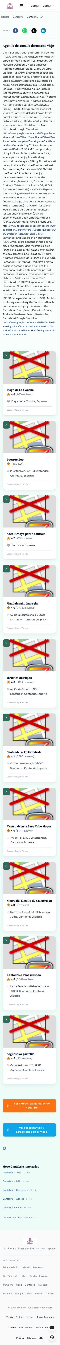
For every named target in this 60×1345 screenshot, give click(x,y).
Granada (7, 1293)
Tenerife (39, 1293)
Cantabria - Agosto (13, 1198)
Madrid (26, 1267)
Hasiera (5, 16)
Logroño (43, 1276)
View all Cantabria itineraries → (20, 1217)
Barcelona (38, 1267)
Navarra (50, 1293)
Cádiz (19, 1284)
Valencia (42, 1284)
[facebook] (16, 30)
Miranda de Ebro (11, 1267)
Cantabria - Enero (12, 1207)
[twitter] (35, 30)
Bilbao (24, 1276)
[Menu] (23, 5)
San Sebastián (10, 1276)
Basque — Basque (41, 5)
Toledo (29, 1293)
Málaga (19, 1293)
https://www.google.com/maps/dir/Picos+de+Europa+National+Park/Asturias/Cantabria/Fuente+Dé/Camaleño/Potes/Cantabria (29, 229)
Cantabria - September (16, 1190)
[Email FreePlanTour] (43, 1338)
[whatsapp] (25, 30)
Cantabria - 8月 (11, 1181)
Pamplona (8, 1284)
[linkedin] (44, 30)
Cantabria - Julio (12, 1172)
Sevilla (33, 1276)
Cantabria (18, 16)
